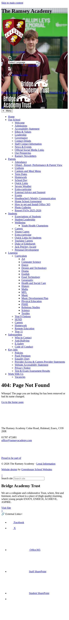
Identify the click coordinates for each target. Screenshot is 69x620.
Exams (18, 195)
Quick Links (21, 183)
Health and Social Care (33, 283)
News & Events (23, 146)
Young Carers (22, 231)
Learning (13, 252)
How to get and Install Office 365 (32, 204)
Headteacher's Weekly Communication (35, 198)
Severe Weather (23, 186)
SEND (18, 319)
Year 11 (19, 331)
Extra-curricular (23, 189)
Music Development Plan (34, 298)
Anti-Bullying (22, 340)
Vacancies (20, 376)
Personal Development (27, 249)
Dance (24, 265)
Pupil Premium (22, 355)
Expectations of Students (28, 216)
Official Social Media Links (29, 149)
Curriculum (21, 255)
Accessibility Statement (27, 128)
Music (24, 295)
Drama (25, 271)
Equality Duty (22, 358)
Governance (21, 137)
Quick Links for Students (28, 237)
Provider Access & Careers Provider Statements (40, 361)
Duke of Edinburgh (25, 243)
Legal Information (45, 463)
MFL (24, 292)
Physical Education (31, 301)
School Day (21, 180)
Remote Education (24, 328)
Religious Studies (30, 307)
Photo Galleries (23, 207)
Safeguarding (15, 334)
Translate (33, 65)
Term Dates (21, 174)
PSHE (24, 304)
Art (23, 258)
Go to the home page (12, 402)
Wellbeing (20, 222)
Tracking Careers (24, 240)
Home (11, 116)
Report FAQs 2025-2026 (28, 210)
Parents (12, 159)
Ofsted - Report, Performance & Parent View (38, 165)
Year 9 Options (23, 316)
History (25, 286)
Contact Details (23, 140)
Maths (24, 289)
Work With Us (15, 373)
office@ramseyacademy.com (16, 440)
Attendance (21, 162)
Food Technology (30, 277)
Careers (19, 228)
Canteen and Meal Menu (28, 171)
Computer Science (31, 261)
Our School (14, 119)
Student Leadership (25, 219)
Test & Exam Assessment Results (32, 370)
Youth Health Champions (34, 225)
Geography (27, 280)
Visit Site (6, 507)
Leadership (20, 134)
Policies (19, 352)
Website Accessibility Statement (31, 364)
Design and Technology (34, 268)
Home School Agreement (28, 201)
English (25, 274)
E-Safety (19, 343)
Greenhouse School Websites (36, 469)
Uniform (19, 168)
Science (25, 310)
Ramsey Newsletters (25, 156)
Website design (9, 469)
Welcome (20, 122)
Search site (7, 478)
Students (12, 213)
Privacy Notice (22, 367)
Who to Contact (23, 337)
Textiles (25, 313)
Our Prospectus (23, 153)
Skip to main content (12, 2)
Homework (21, 177)
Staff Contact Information (28, 143)
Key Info (13, 349)
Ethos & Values (23, 131)
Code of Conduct (24, 346)
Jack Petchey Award (25, 246)
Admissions (21, 125)
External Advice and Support (30, 192)
